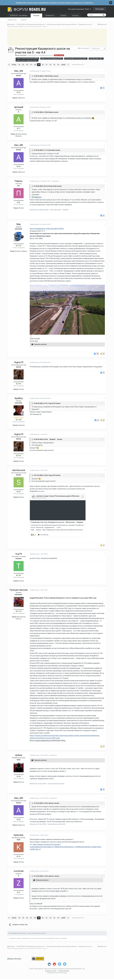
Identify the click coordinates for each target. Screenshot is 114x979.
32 (50, 64)
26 (104, 48)
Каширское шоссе (46, 55)
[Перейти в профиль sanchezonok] (19, 482)
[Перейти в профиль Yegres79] (19, 374)
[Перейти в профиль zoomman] (19, 883)
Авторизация (84, 48)
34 (58, 64)
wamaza (23, 55)
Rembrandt (52, 186)
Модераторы (12, 20)
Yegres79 (18, 362)
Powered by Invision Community (57, 973)
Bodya (50, 76)
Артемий (18, 107)
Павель (19, 181)
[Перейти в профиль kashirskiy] (19, 847)
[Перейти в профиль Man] (19, 236)
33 (54, 64)
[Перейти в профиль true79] (19, 566)
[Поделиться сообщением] (104, 71)
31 (46, 64)
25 (23, 64)
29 (38, 64)
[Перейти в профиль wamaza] (11, 50)
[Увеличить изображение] (67, 309)
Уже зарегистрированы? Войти (79, 9)
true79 (18, 554)
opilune (18, 755)
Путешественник (19, 590)
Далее (63, 64)
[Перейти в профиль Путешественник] (19, 602)
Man (18, 224)
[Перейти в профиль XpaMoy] (19, 410)
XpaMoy (19, 398)
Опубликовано (40, 71)
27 (31, 64)
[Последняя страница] (68, 64)
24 (19, 64)
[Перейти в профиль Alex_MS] (19, 83)
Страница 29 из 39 (77, 64)
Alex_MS (18, 71)
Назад (14, 64)
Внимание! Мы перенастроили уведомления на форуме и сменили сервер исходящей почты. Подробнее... (55, 3)
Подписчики (96, 48)
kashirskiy (18, 835)
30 (42, 64)
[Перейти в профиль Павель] (19, 193)
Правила (24, 20)
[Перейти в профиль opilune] (19, 767)
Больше (75, 15)
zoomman (19, 871)
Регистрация (99, 9)
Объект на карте (59, 55)
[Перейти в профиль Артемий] (19, 119)
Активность (50, 15)
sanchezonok (18, 470)
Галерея (63, 15)
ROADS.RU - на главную (18, 15)
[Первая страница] (8, 64)
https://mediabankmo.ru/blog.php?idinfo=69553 (47, 228)
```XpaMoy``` (52, 439)
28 (35, 64)
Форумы (36, 15)
